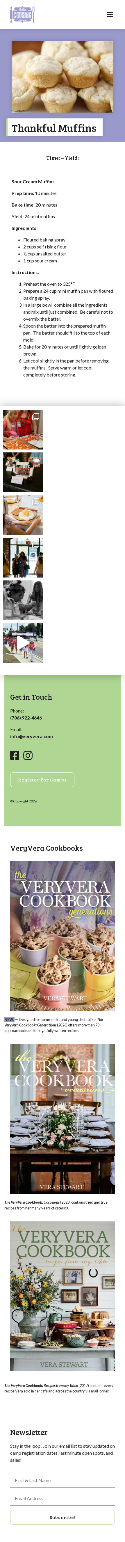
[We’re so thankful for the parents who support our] (23, 558)
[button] (62, 1517)
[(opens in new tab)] (62, 935)
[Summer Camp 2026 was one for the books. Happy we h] (23, 643)
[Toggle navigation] (110, 14)
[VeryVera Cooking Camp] (22, 14)
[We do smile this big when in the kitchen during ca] (23, 430)
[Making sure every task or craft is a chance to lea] (23, 600)
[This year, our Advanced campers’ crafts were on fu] (23, 472)
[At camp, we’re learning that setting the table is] (23, 515)
